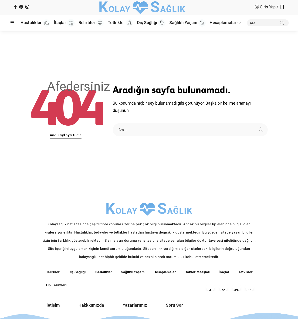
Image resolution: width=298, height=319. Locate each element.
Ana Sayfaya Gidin (65, 135)
